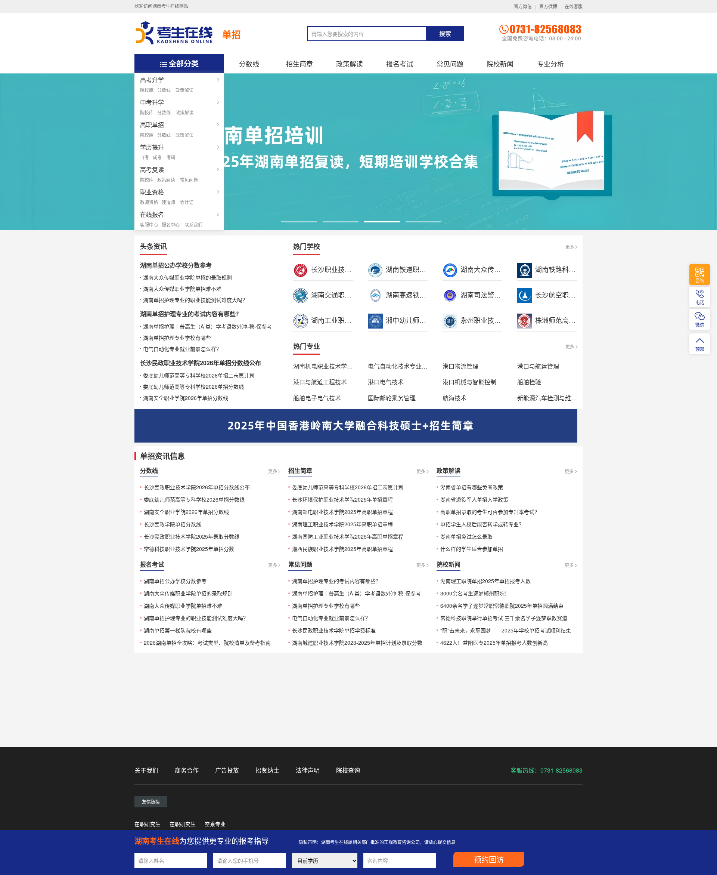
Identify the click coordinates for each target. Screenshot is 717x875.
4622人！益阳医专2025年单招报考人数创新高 (494, 642)
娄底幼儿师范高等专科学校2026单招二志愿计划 (198, 375)
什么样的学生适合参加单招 (471, 548)
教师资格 (149, 202)
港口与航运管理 (538, 366)
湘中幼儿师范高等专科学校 (426, 320)
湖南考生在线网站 (170, 6)
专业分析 (550, 63)
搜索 (445, 34)
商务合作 (187, 770)
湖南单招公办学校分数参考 (176, 265)
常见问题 (189, 179)
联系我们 (193, 224)
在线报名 (152, 214)
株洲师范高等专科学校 (568, 320)
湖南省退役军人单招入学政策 (474, 499)
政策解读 (184, 90)
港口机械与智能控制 (469, 382)
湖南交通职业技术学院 (344, 294)
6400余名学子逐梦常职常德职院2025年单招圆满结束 (502, 605)
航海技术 (454, 398)
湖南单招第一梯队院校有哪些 (178, 630)
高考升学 (152, 80)
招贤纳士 (267, 770)
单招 (231, 34)
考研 (171, 157)
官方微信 (523, 6)
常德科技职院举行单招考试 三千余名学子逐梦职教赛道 (503, 618)
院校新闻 (500, 63)
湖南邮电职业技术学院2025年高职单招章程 (342, 511)
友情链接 (151, 801)
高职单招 (152, 124)
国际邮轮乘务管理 (392, 398)
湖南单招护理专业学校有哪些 (177, 337)
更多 (569, 246)
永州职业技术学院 (487, 320)
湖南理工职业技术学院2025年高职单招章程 (342, 524)
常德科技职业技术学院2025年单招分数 (189, 548)
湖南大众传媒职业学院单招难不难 (182, 288)
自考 (144, 157)
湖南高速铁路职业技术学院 (426, 294)
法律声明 (308, 770)
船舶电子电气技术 (317, 398)
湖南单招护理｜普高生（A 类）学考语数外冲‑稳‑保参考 (207, 326)
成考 (157, 157)
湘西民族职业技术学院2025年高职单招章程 (342, 548)
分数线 (164, 90)
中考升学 (152, 102)
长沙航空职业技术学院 (568, 294)
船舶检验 (529, 382)
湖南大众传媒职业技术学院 (500, 269)
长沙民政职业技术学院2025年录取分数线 (191, 536)
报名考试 (399, 63)
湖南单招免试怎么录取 (466, 536)
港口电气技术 (386, 382)
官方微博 (548, 6)
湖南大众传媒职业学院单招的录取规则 (187, 277)
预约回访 (489, 860)
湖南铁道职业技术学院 (419, 269)
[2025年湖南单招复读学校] (358, 150)
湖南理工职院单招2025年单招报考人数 (485, 581)
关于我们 (146, 770)
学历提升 (152, 147)
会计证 (186, 202)
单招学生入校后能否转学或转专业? (481, 524)
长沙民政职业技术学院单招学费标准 (334, 630)
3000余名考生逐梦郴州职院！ (475, 593)
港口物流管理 (460, 366)
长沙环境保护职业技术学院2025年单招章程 (342, 499)
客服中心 (149, 224)
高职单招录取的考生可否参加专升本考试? (488, 511)
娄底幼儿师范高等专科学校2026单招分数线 (193, 386)
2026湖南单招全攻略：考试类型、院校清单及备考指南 (207, 642)
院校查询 (348, 770)
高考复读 (152, 169)
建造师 (168, 202)
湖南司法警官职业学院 (494, 294)
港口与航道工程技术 (320, 382)
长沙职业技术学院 (338, 269)
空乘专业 (215, 824)
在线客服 (574, 6)
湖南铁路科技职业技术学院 (575, 269)
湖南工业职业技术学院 (344, 320)
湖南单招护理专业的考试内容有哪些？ (191, 313)
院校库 (146, 90)
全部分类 (184, 63)
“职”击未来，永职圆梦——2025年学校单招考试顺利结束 (505, 630)
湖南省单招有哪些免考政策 (471, 487)
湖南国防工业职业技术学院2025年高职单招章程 (347, 536)
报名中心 (171, 224)
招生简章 (299, 63)
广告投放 (227, 770)
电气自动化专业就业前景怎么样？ (182, 348)
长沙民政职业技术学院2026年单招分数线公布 (200, 362)
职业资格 (152, 192)
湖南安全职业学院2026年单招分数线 (185, 397)
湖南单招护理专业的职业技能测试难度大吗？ (195, 300)
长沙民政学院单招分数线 (172, 524)
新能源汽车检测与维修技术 (553, 398)
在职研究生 (147, 824)
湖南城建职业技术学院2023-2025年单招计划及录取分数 (357, 642)
